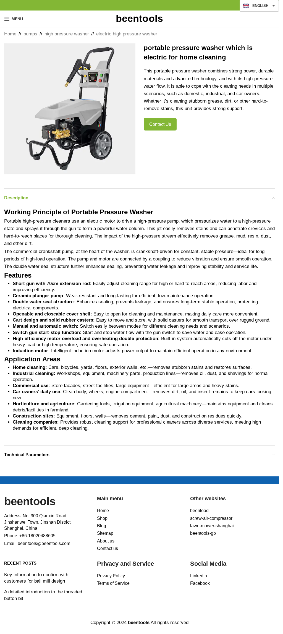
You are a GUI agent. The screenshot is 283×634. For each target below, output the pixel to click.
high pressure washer (66, 33)
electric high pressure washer (126, 33)
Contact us (107, 548)
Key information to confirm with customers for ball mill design (36, 578)
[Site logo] (139, 18)
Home (10, 33)
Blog (101, 525)
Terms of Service (113, 583)
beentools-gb (203, 533)
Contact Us (160, 124)
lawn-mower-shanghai (212, 525)
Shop (102, 518)
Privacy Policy (111, 575)
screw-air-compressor (211, 518)
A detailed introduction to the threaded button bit (43, 595)
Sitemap (105, 533)
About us (105, 541)
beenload (199, 510)
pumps (30, 33)
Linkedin (198, 575)
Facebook (200, 583)
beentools (30, 501)
